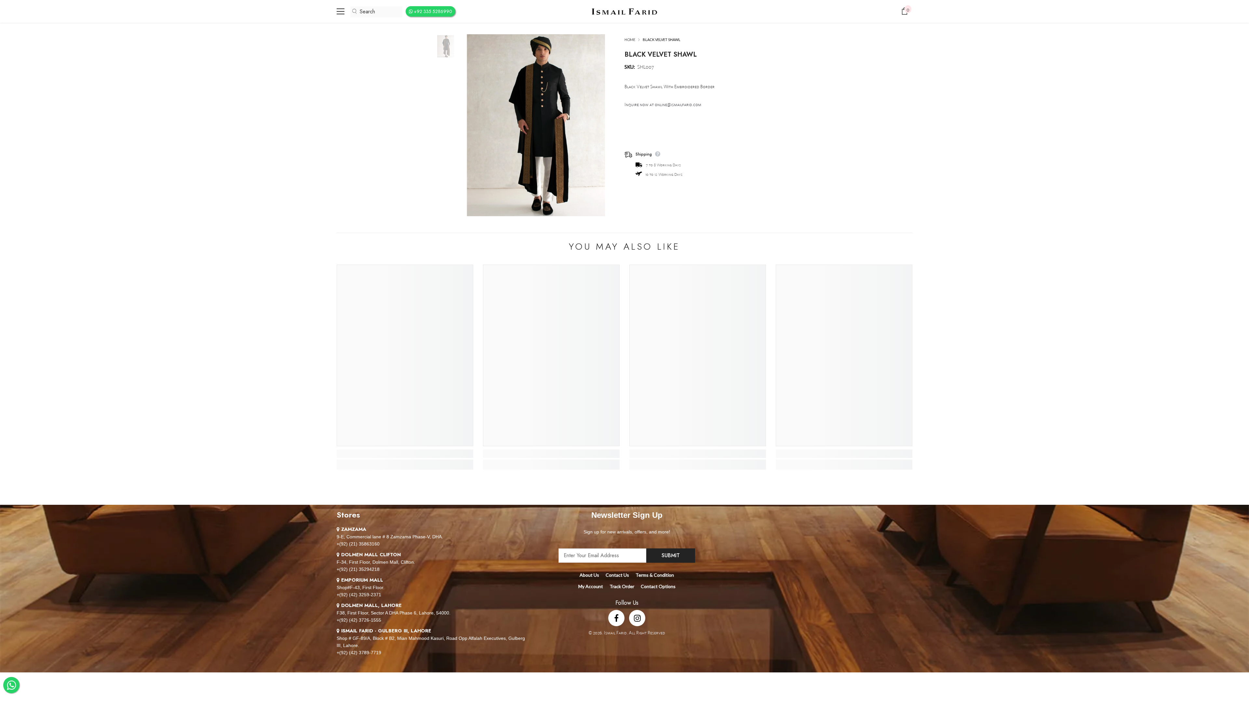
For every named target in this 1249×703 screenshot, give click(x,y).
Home (629, 39)
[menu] (340, 11)
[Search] (376, 12)
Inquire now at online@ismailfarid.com (662, 104)
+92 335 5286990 (433, 11)
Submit (671, 555)
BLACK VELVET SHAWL (660, 54)
